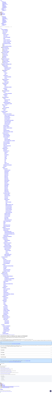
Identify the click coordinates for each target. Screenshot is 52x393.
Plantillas (6, 89)
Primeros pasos (5, 53)
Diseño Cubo (6, 186)
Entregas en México (6, 136)
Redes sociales (6, 218)
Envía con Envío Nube (4, 3)
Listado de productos (7, 213)
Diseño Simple (7, 181)
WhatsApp (6, 241)
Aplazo (5, 157)
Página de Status (7, 387)
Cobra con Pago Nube (4, 17)
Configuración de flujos (6, 102)
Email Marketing (5, 292)
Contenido (4, 84)
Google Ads (5, 291)
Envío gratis (5, 144)
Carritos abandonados (6, 263)
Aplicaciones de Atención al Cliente (8, 265)
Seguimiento (4, 56)
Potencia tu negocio (4, 273)
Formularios (5, 80)
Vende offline (3, 19)
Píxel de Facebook (8, 250)
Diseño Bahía (6, 185)
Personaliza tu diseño (4, 20)
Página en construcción (6, 226)
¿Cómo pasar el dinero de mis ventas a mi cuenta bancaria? (5, 373)
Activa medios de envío (4, 21)
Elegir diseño (5, 168)
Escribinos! (1, 28)
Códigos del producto (7, 122)
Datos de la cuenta (6, 34)
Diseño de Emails (5, 83)
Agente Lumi (5, 319)
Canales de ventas (5, 274)
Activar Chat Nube (5, 60)
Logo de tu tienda (7, 194)
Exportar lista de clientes (6, 269)
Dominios (4, 227)
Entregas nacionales (7, 139)
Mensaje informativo (7, 255)
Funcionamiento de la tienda (7, 43)
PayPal (6, 153)
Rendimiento (5, 94)
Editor (5, 85)
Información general (6, 134)
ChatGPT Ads (5, 286)
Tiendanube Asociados (6, 329)
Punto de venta (5, 272)
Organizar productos (6, 126)
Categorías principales (9, 209)
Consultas (4, 268)
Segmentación (5, 75)
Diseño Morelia (7, 191)
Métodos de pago (5, 148)
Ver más (3, 324)
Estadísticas (4, 296)
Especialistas (3, 10)
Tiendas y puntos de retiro (7, 145)
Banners (7, 200)
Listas (5, 74)
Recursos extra (5, 306)
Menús (4, 223)
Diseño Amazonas (7, 180)
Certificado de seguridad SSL (7, 236)
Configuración (5, 66)
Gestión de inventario (6, 130)
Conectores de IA (5, 318)
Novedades (4, 332)
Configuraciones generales (7, 242)
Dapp (5, 159)
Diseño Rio (6, 182)
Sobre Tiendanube (5, 30)
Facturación (4, 57)
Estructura (4, 88)
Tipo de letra (6, 196)
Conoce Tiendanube (4, 16)
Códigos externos (7, 249)
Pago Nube (4, 166)
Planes (4, 38)
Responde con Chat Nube (4, 18)
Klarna (6, 162)
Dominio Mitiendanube (6, 228)
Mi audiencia (5, 70)
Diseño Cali (6, 176)
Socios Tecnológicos (6, 328)
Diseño (4, 167)
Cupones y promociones (6, 288)
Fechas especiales (5, 295)
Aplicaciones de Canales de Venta (8, 283)
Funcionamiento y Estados (8, 103)
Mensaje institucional (9, 205)
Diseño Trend (6, 190)
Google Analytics (5, 297)
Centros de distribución (6, 135)
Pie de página (6, 217)
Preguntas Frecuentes (6, 51)
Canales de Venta (5, 309)
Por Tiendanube (5, 311)
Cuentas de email (5, 235)
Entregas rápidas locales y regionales (10, 140)
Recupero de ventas (7, 99)
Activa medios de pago (4, 6)
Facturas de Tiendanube (6, 37)
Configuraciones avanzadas (7, 246)
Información (5, 149)
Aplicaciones (4, 300)
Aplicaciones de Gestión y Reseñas (8, 131)
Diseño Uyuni (6, 175)
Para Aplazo (2, 378)
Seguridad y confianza (6, 310)
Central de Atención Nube (4, 387)
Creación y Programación (8, 93)
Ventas (4, 98)
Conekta (6, 158)
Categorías (2, 1)
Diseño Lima (6, 177)
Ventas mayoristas (5, 315)
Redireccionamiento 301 (8, 254)
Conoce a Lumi (7, 320)
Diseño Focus (6, 189)
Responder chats (5, 62)
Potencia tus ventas (4, 22)
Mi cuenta (4, 33)
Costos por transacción (6, 39)
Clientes (4, 264)
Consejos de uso (7, 323)
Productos (4, 112)
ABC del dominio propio (8, 231)
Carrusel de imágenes (9, 208)
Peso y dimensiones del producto (9, 120)
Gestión (4, 71)
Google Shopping (5, 281)
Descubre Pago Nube (5, 47)
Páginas (4, 222)
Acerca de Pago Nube (6, 48)
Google (7, 251)
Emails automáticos (7, 240)
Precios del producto (7, 117)
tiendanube (1, 0)
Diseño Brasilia (7, 171)
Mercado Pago (7, 154)
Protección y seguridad (6, 42)
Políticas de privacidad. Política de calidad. (8, 391)
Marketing (4, 287)
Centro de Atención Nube (2, 334)
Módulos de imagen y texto (9, 204)
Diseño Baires (6, 172)
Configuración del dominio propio (9, 232)
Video (6, 203)
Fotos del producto (7, 116)
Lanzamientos (2, 8)
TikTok (4, 282)
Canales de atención (5, 333)
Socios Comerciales (6, 327)
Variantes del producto (8, 121)
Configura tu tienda (4, 2)
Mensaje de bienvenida (9, 212)
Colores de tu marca (7, 195)
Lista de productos (6, 125)
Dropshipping (5, 314)
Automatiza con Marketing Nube (5, 4)
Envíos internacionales (6, 143)
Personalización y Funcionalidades (9, 278)
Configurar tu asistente (6, 61)
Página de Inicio (7, 199)
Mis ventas (4, 259)
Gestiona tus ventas (4, 5)
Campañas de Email (6, 90)
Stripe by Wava (7, 163)
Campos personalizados (8, 76)
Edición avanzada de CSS (8, 219)
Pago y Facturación (6, 107)
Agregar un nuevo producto (7, 113)
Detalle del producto (7, 214)
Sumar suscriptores (5, 79)
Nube (3, 44)
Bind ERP (6, 305)
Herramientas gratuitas (4, 9)
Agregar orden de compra (7, 260)
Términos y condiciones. (2, 391)
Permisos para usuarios (8, 245)
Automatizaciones (5, 97)
